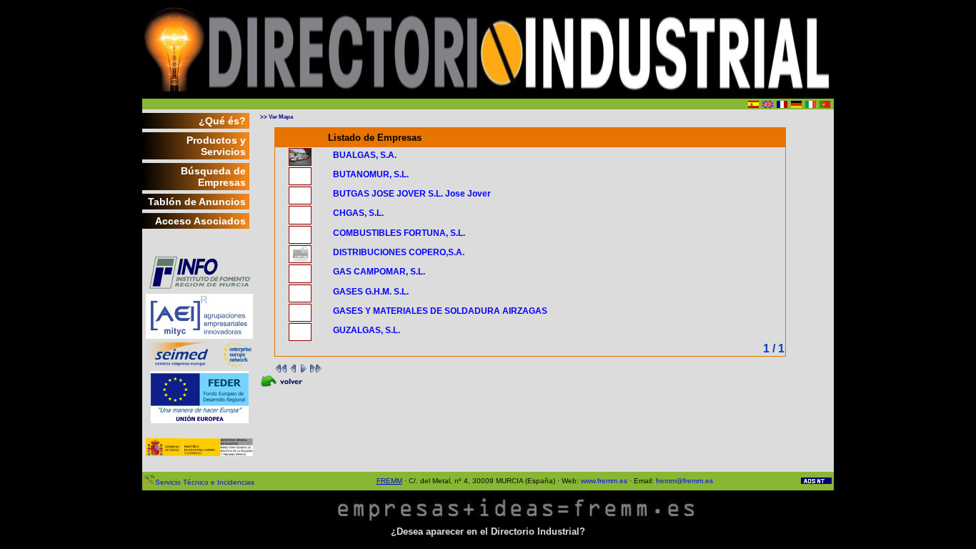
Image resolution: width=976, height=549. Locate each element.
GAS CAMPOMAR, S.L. (379, 272)
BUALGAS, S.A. (365, 155)
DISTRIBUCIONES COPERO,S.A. (398, 252)
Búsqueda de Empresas (213, 176)
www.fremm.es (604, 481)
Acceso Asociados (200, 221)
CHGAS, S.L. (358, 213)
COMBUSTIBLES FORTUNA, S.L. (399, 233)
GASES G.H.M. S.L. (371, 292)
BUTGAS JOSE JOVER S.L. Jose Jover (412, 194)
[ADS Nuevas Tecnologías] (816, 481)
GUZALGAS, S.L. (366, 330)
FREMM (389, 481)
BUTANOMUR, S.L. (371, 174)
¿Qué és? (222, 121)
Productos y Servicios (216, 145)
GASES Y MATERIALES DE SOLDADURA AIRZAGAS (440, 311)
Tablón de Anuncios (197, 201)
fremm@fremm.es (684, 481)
